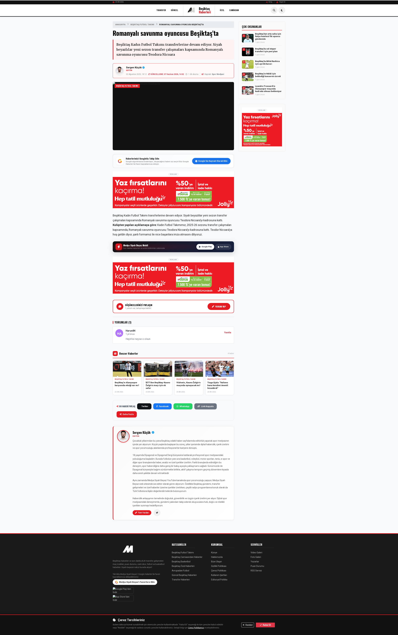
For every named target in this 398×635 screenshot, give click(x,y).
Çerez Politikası (218, 570)
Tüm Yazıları (143, 513)
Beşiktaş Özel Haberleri (183, 566)
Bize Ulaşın (216, 561)
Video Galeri (256, 552)
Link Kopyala (207, 406)
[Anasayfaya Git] (140, 549)
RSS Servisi (256, 570)
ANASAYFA (120, 24)
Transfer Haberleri (181, 579)
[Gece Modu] (281, 10)
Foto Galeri (256, 557)
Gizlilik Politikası (218, 566)
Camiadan (234, 10)
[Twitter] (157, 512)
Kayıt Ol (282, 2)
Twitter (144, 406)
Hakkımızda (217, 557)
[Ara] (274, 10)
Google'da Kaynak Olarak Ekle (212, 161)
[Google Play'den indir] (140, 590)
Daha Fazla (128, 414)
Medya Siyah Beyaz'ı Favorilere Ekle (137, 582)
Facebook (164, 406)
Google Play (207, 247)
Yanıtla (227, 332)
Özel (222, 10)
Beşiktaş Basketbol (181, 561)
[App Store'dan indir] (140, 598)
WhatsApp (184, 406)
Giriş (270, 2)
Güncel (174, 10)
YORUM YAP (220, 306)
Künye (214, 552)
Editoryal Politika (219, 579)
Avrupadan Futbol (180, 570)
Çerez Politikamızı (196, 628)
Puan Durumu (257, 566)
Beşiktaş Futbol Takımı (142, 24)
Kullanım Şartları (219, 575)
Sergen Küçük (134, 67)
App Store (224, 247)
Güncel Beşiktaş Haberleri (184, 575)
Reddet (249, 625)
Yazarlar (255, 561)
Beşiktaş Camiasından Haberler (187, 557)
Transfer (161, 10)
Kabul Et (266, 625)
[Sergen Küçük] (123, 436)
